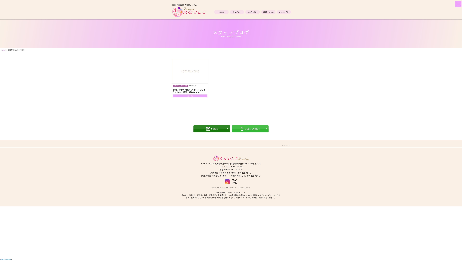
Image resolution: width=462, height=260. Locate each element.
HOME (221, 12)
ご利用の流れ (252, 12)
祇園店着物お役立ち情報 (180, 86)
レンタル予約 (284, 12)
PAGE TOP (285, 146)
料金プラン (237, 12)
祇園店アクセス (268, 12)
